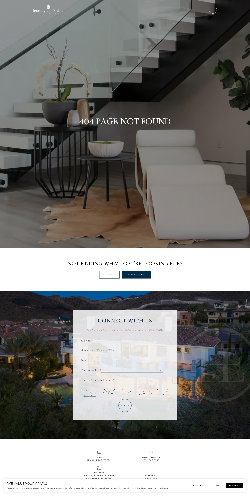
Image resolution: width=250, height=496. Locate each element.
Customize (216, 485)
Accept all (234, 485)
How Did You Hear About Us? (98, 380)
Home (109, 275)
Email (84, 360)
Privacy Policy (89, 396)
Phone (84, 350)
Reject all (198, 485)
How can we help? (91, 370)
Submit (125, 405)
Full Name (87, 341)
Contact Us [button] (136, 275)
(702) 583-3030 (151, 460)
